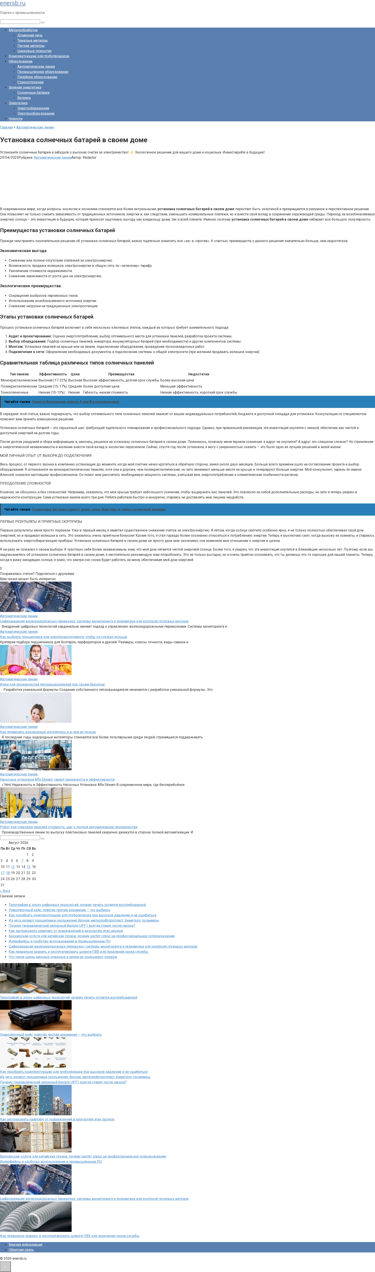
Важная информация (25, 1244)
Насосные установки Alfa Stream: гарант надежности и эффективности (57, 779)
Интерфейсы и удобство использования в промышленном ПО (59, 941)
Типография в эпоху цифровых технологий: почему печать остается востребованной (77, 905)
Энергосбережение (33, 108)
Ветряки (24, 98)
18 (8, 873)
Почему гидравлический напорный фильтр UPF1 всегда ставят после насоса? (72, 926)
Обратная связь (21, 1250)
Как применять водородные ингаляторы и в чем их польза (48, 732)
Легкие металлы (31, 46)
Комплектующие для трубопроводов (39, 56)
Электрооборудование (35, 113)
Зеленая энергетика (25, 87)
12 (13, 867)
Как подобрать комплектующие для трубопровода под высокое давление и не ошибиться (82, 915)
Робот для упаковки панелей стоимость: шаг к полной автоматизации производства (68, 827)
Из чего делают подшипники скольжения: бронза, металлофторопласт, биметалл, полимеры (84, 920)
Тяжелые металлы (32, 40)
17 (3, 873)
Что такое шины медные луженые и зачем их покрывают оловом (63, 957)
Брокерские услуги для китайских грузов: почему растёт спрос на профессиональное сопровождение (92, 936)
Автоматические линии (36, 66)
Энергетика (18, 103)
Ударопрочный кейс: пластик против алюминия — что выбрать (59, 910)
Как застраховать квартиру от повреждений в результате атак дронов (66, 931)
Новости (15, 119)
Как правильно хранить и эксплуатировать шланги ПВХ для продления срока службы (78, 952)
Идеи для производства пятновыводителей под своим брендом (52, 684)
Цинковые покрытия (34, 51)
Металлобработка (23, 30)
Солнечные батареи (33, 93)
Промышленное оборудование (42, 72)
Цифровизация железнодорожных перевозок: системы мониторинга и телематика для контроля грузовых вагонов (94, 621)
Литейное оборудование (37, 77)
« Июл (5, 891)
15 (28, 867)
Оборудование (21, 61)
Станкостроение (30, 82)
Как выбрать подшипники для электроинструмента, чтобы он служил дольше (63, 637)
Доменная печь (30, 35)
